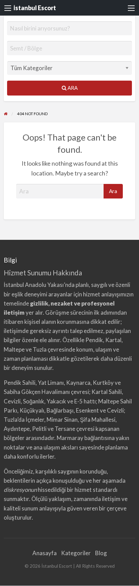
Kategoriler (76, 553)
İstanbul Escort (34, 8)
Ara (72, 88)
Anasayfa (44, 553)
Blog (101, 553)
